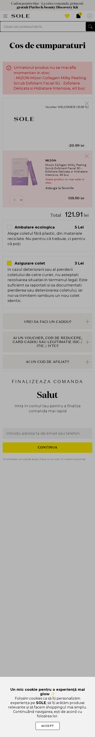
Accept (47, 726)
